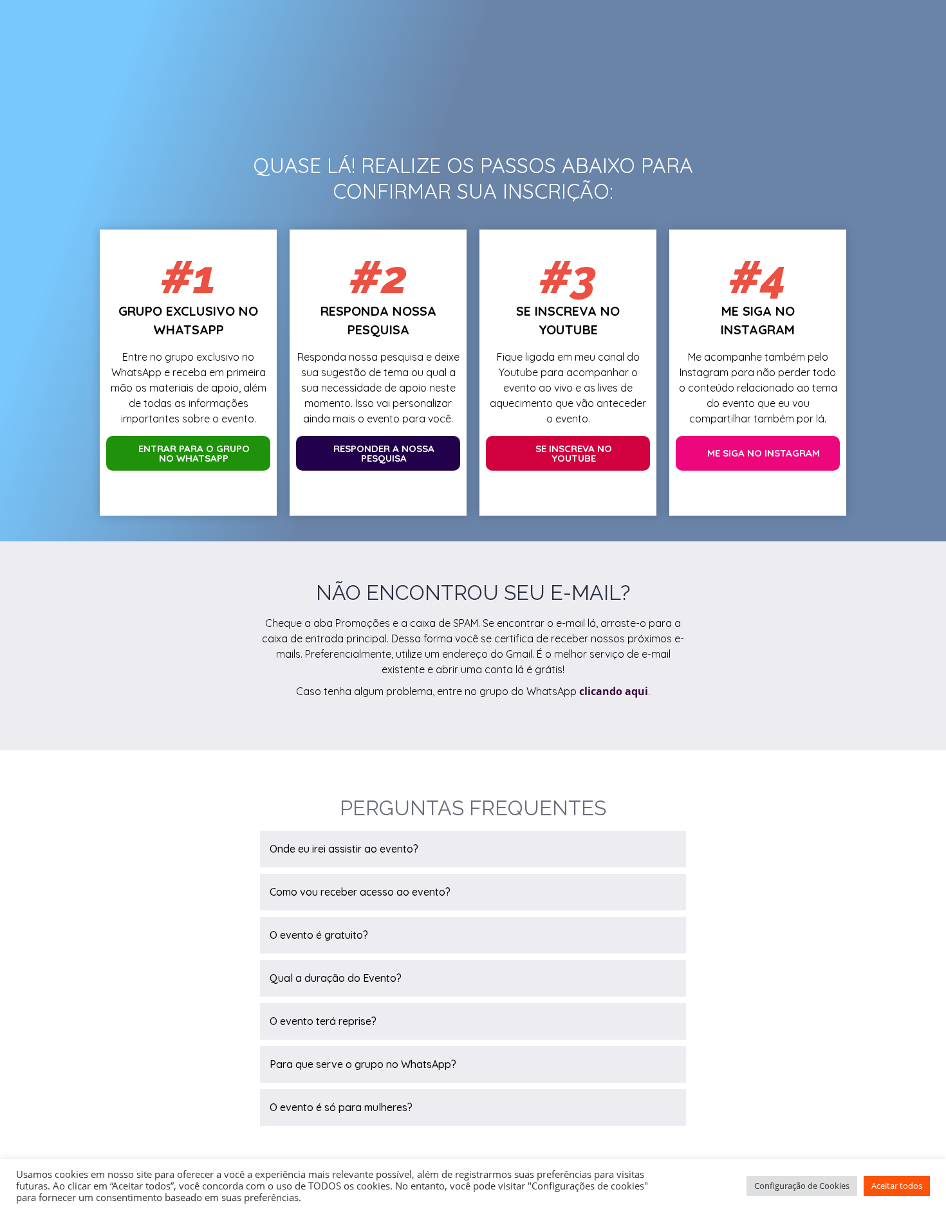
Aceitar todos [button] (896, 1185)
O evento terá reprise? (323, 1021)
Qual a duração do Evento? (336, 978)
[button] (473, 849)
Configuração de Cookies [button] (801, 1185)
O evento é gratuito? (319, 934)
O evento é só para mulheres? (341, 1107)
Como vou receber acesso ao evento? (360, 891)
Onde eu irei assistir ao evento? (344, 848)
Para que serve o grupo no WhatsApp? (363, 1064)
